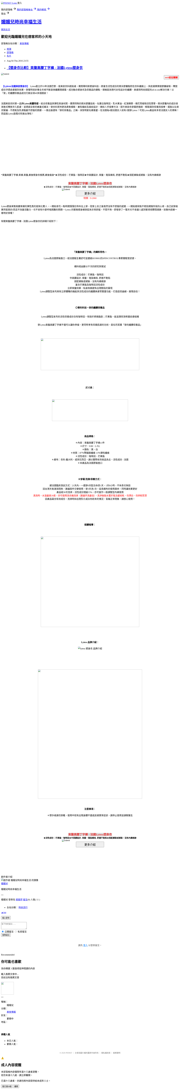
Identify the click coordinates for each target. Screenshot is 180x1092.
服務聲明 (116, 1053)
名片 (9, 56)
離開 (16, 1086)
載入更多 (6, 918)
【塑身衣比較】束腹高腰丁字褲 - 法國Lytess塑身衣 (45, 68)
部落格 (10, 52)
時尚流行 (23, 907)
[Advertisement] (66, 140)
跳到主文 (5, 29)
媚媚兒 (4, 883)
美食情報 (24, 43)
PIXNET (69, 1053)
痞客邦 (19, 899)
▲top (3, 912)
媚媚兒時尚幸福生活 (21, 21)
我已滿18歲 (7, 1086)
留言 (25, 899)
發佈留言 (6, 935)
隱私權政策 (105, 1053)
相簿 (9, 49)
